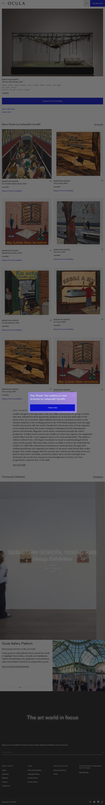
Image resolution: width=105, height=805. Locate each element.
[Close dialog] (73, 395)
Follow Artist (52, 408)
